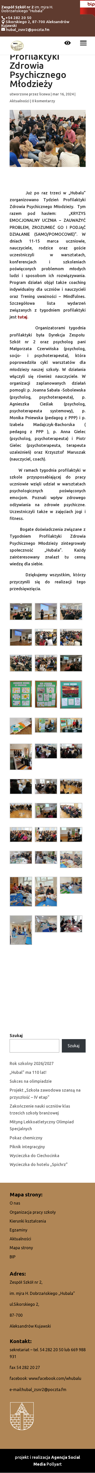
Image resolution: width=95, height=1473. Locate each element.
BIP (12, 1257)
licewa (44, 94)
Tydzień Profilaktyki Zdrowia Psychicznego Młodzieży (38, 66)
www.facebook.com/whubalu (55, 1378)
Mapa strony (21, 1247)
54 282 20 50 (51, 1349)
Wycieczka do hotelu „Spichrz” (39, 1164)
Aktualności (19, 101)
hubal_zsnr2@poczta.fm (44, 1389)
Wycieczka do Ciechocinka (34, 1155)
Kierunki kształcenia (28, 1221)
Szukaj (16, 1035)
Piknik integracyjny (27, 1146)
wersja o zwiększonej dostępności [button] (67, 43)
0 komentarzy (43, 101)
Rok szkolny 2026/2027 (32, 1063)
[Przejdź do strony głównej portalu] (17, 45)
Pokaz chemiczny (26, 1138)
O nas (15, 1203)
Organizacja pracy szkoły (33, 1212)
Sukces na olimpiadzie (31, 1081)
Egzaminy (18, 1230)
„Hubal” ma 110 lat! (28, 1072)
